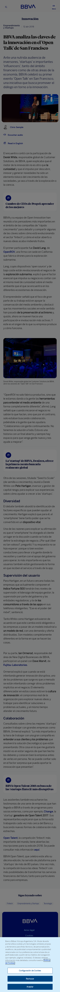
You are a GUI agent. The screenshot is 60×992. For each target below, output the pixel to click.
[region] (30, 964)
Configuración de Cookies (30, 971)
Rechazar (30, 979)
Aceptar (30, 987)
